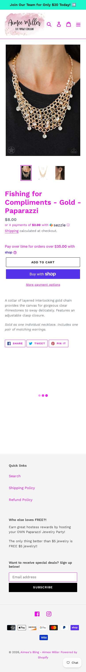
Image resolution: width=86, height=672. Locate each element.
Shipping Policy (22, 488)
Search (15, 476)
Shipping (12, 231)
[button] (43, 225)
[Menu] (78, 24)
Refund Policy (20, 500)
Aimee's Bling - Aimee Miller (40, 652)
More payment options (43, 284)
